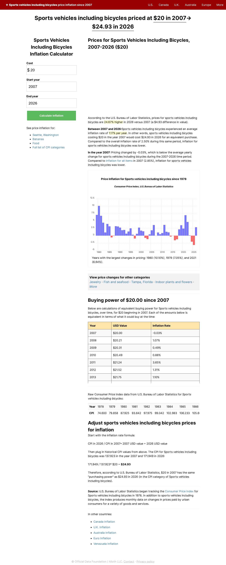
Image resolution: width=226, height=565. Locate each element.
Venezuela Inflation (105, 543)
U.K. (176, 4)
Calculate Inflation (51, 115)
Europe (206, 4)
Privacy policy (146, 561)
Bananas (38, 139)
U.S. (150, 4)
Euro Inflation (102, 538)
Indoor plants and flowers (173, 282)
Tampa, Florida (142, 282)
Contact (129, 561)
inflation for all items (119, 160)
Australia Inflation (104, 532)
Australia (190, 4)
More (219, 4)
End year (32, 96)
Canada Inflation (104, 521)
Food (36, 143)
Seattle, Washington (46, 135)
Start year (33, 79)
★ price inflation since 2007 (49, 4)
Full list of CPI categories (49, 147)
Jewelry (95, 282)
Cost (29, 63)
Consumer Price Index (179, 491)
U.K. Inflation (101, 527)
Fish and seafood (116, 282)
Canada (164, 4)
